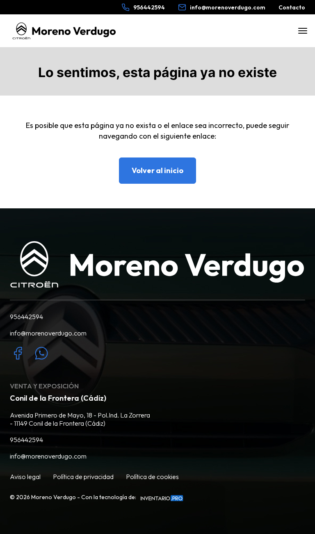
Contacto (291, 7)
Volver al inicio (157, 170)
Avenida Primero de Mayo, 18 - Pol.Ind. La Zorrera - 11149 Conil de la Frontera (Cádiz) (80, 419)
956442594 (26, 317)
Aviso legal (25, 476)
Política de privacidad (83, 476)
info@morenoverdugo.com (48, 333)
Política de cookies (152, 476)
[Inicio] (64, 31)
